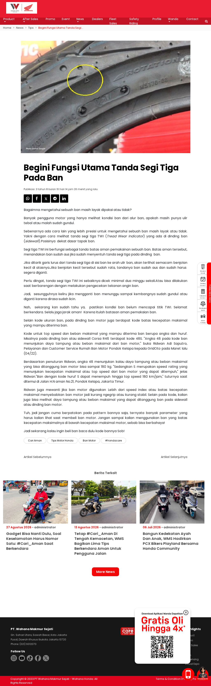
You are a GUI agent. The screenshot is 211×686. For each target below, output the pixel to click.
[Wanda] (202, 673)
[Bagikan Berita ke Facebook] (37, 201)
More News (105, 571)
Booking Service (203, 284)
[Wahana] (21, 7)
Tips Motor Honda (62, 440)
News (80, 19)
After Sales (30, 19)
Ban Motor (89, 440)
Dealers (97, 19)
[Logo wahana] (21, 8)
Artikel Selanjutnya (174, 457)
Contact (192, 19)
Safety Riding (134, 21)
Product (9, 19)
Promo (50, 19)
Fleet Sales (113, 21)
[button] (206, 21)
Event (66, 19)
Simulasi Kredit (203, 272)
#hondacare (113, 440)
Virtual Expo (192, 664)
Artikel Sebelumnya (37, 457)
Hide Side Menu (209, 293)
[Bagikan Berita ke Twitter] (46, 201)
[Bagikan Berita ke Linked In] (64, 201)
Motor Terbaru (203, 321)
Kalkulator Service (203, 297)
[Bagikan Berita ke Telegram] (55, 201)
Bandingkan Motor (203, 309)
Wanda (173, 19)
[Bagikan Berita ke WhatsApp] (28, 201)
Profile (156, 19)
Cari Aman (35, 440)
